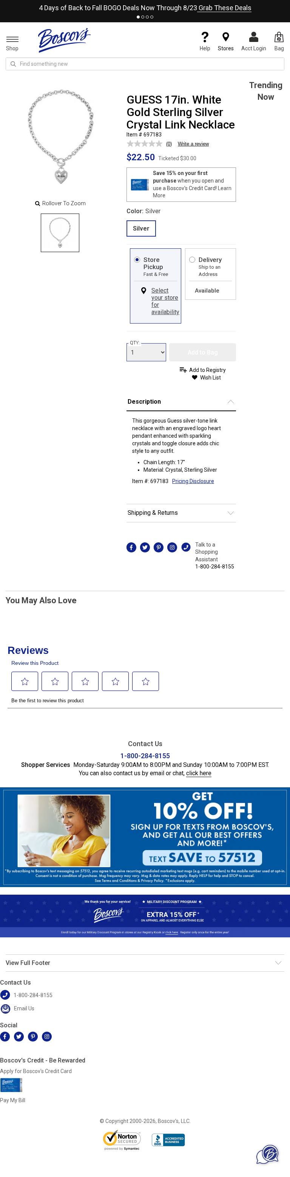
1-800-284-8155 (214, 567)
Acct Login (253, 48)
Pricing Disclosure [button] (193, 481)
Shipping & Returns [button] (153, 512)
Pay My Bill (12, 1100)
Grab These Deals (224, 8)
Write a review (193, 144)
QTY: (135, 342)
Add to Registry (207, 370)
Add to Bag (203, 352)
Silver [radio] (141, 228)
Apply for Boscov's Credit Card (36, 1071)
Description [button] (144, 401)
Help (205, 48)
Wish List (210, 378)
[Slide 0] (60, 233)
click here (198, 773)
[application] (267, 1154)
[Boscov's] (64, 40)
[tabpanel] (145, 6)
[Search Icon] (13, 64)
